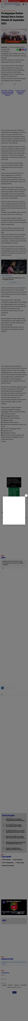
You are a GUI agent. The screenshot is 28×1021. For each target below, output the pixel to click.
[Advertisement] (14, 510)
